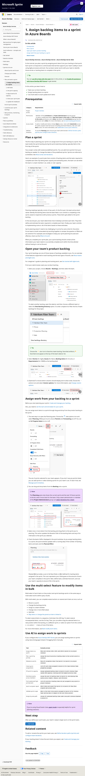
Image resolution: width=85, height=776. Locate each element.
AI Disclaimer (5, 772)
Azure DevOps (40, 24)
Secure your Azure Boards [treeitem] (10, 47)
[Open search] (76, 14)
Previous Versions (16, 772)
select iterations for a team (65, 500)
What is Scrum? (45, 236)
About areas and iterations (44, 154)
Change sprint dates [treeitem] (10, 73)
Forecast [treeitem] (7, 76)
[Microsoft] (3, 14)
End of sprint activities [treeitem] (11, 104)
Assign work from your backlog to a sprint (38, 53)
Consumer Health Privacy (50, 772)
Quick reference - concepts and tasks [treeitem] (12, 51)
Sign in (81, 14)
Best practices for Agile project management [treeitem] (11, 43)
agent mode (53, 707)
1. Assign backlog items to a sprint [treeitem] (13, 83)
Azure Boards (50, 24)
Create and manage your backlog (59, 403)
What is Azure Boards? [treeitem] (9, 39)
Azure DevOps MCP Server (46, 638)
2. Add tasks (30, 724)
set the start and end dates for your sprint (50, 407)
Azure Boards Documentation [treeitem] (11, 33)
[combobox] (11, 26)
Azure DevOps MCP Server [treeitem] (10, 36)
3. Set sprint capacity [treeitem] (12, 90)
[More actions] (81, 24)
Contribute (31, 772)
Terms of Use (64, 772)
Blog (23, 772)
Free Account (64, 19)
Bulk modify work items (49, 629)
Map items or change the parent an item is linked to (45, 614)
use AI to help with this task (41, 79)
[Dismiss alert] (81, 3)
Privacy (38, 772)
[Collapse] (20, 23)
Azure (32, 24)
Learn (27, 24)
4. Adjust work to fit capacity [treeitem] (11, 94)
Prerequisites (30, 46)
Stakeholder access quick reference (67, 127)
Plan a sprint (30, 48)
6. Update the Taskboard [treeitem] (13, 101)
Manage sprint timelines (36, 483)
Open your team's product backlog (36, 50)
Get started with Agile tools (70, 261)
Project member (39, 111)
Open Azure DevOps (76, 19)
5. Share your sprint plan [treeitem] (13, 98)
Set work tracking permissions (72, 121)
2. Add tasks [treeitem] (9, 87)
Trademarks (73, 772)
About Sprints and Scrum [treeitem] (12, 70)
